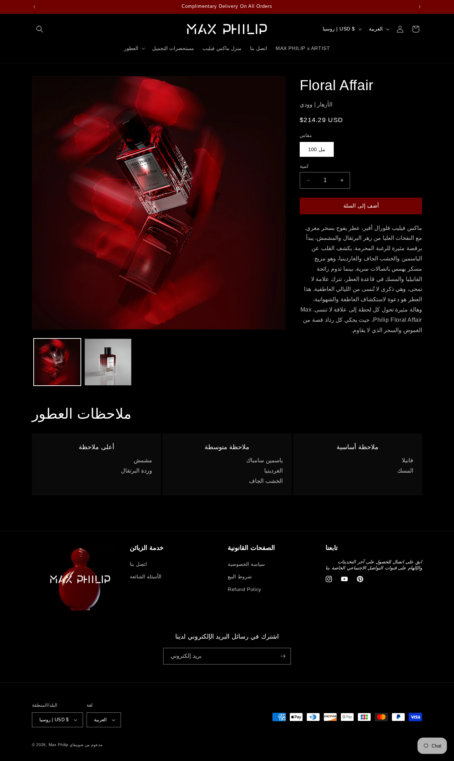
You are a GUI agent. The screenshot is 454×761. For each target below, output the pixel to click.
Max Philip (58, 745)
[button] (40, 29)
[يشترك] (282, 656)
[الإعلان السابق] (34, 6)
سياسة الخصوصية (246, 564)
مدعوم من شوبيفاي (86, 745)
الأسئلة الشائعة (145, 576)
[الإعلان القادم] (419, 6)
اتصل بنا (138, 564)
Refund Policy (244, 589)
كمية (304, 166)
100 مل (316, 149)
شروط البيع (240, 576)
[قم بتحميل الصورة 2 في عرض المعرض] (108, 362)
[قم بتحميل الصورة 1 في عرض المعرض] (57, 362)
